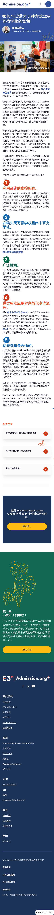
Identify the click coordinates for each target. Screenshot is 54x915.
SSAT (5, 329)
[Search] (40, 4)
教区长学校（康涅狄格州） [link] (39, 68)
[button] (16, 4)
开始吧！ (27, 526)
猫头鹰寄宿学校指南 (13, 252)
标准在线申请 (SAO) (17, 312)
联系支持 (7, 820)
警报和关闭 (7, 826)
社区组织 (7, 712)
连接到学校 (7, 727)
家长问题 (7, 769)
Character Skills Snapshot (14, 800)
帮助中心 (7, 815)
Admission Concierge (12, 764)
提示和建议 (7, 753)
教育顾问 (7, 717)
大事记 (6, 758)
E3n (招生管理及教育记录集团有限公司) (27, 860)
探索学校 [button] (27, 649)
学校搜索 (7, 702)
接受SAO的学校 (9, 707)
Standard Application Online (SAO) (18, 743)
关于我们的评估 (9, 784)
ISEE (4, 789)
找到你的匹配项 (9, 722)
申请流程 (7, 748)
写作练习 (7, 841)
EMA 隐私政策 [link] (9, 882)
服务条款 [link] (7, 889)
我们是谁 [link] (7, 867)
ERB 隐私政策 (9, 874)
